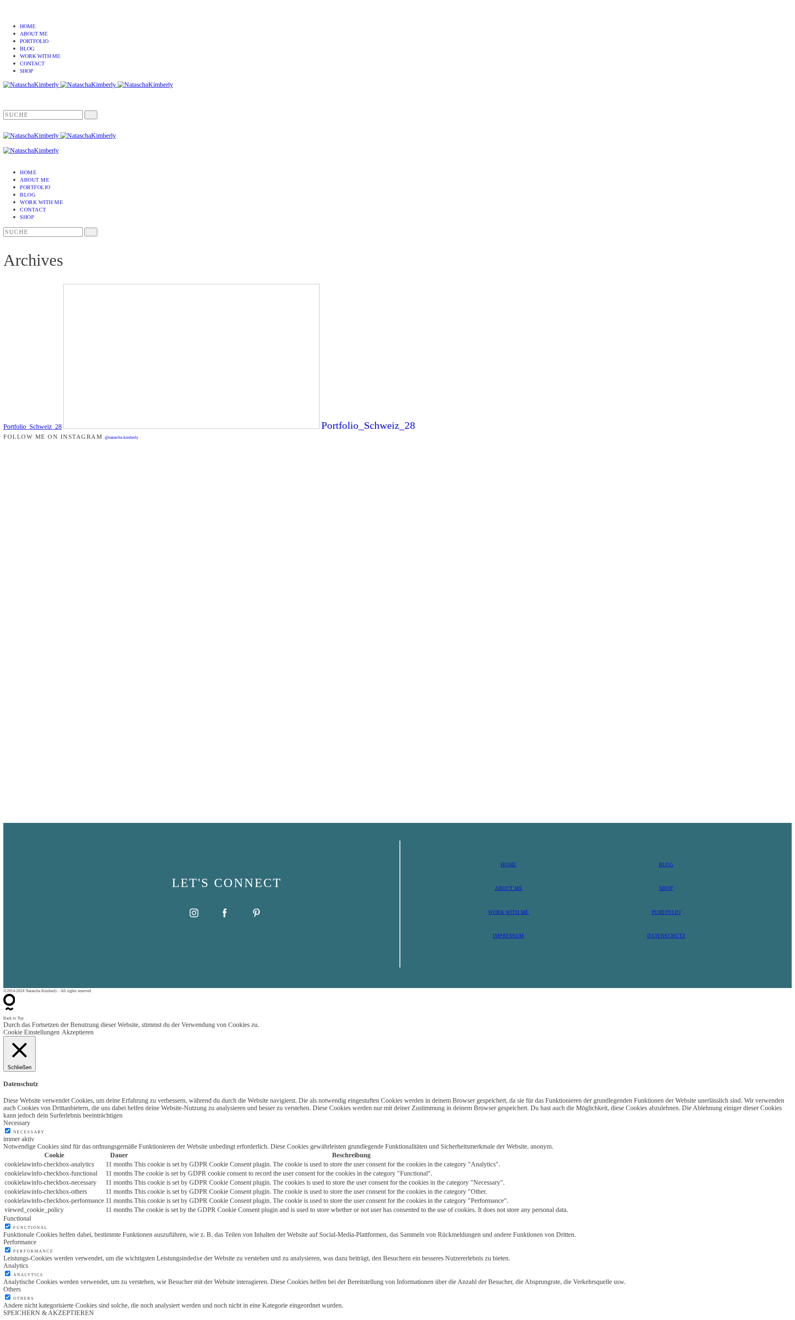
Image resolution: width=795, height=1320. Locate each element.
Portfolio (34, 41)
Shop (26, 71)
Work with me (40, 56)
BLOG (666, 865)
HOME (508, 865)
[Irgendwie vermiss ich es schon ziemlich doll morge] (331, 509)
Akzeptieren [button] (78, 1032)
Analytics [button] (15, 1265)
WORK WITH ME (508, 912)
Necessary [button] (16, 1122)
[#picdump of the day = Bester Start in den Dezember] (199, 479)
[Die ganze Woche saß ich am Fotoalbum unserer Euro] (464, 509)
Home (28, 26)
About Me (34, 34)
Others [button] (12, 1289)
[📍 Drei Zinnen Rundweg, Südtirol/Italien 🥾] (728, 629)
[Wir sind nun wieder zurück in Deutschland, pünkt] (596, 569)
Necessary (29, 1132)
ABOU (502, 888)
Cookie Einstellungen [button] (31, 1032)
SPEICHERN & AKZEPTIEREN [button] (48, 1312)
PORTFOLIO (666, 912)
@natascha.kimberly (121, 437)
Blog (27, 49)
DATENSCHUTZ (666, 936)
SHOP (666, 888)
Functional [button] (17, 1218)
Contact (32, 63)
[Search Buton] (90, 232)
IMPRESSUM (508, 936)
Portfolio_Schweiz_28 (32, 426)
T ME (516, 888)
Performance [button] (19, 1241)
